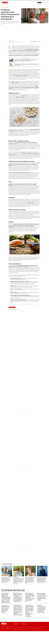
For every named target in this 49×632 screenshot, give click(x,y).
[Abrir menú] (1, 2)
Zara (28, 0)
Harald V (26, 0)
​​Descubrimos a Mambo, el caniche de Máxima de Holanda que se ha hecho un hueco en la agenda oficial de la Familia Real (17, 597)
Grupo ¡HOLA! (24, 624)
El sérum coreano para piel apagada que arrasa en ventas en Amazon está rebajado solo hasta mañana (42, 596)
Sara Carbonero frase (36, 0)
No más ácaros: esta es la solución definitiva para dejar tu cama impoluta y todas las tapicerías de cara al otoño (25, 60)
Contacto (24, 623)
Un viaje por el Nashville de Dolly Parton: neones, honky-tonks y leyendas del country (6, 609)
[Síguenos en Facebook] (3, 628)
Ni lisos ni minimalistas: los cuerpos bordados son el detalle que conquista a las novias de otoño (41, 609)
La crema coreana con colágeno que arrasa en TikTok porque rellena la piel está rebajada (26, 64)
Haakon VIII (22, 0)
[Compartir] (39, 41)
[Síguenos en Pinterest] (10, 628)
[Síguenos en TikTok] (7, 628)
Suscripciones (17, 623)
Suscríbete (39, 2)
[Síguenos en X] (5, 628)
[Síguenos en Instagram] (2, 628)
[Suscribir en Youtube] (9, 628)
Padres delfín (47, 0)
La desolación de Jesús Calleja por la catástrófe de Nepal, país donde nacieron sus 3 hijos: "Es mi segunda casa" (30, 597)
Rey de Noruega (19, 0)
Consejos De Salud (13, 309)
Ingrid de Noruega (13, 0)
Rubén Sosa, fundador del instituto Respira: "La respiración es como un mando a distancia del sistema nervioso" (6, 579)
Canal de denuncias (18, 629)
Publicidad (16, 624)
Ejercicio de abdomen (42, 0)
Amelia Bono (31, 0)
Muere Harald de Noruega (7, 0)
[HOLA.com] (5, 2)
